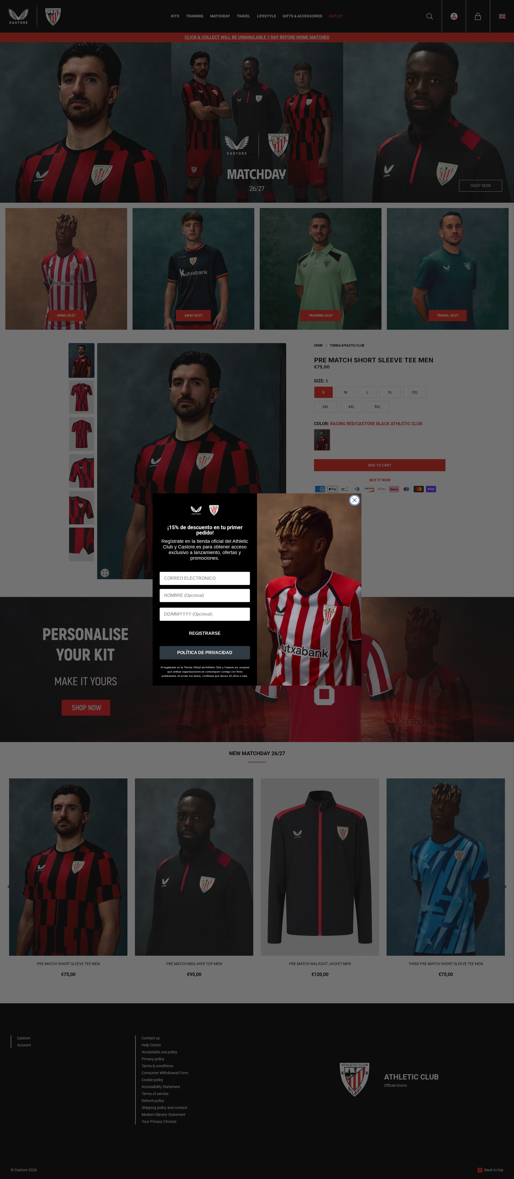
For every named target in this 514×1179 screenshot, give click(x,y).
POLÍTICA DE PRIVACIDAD (204, 652)
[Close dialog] (354, 500)
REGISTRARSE (205, 633)
